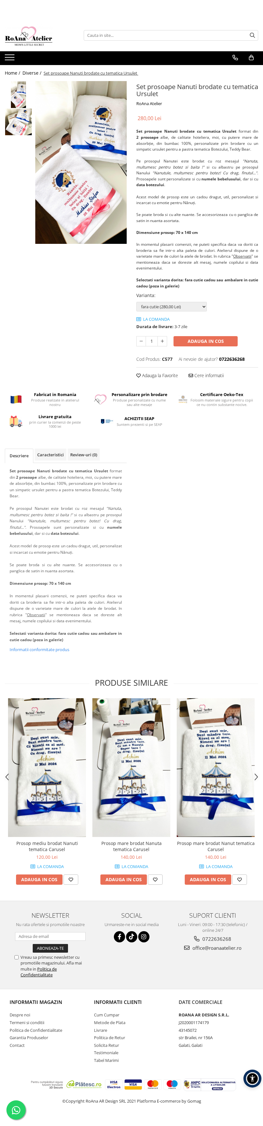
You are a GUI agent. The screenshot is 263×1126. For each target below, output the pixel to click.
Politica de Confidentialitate (39, 972)
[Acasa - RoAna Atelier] (37, 35)
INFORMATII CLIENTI (118, 1002)
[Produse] (10, 59)
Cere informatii (208, 375)
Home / (13, 73)
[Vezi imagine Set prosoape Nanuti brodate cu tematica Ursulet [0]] (18, 94)
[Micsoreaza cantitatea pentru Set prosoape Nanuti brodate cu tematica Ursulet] (141, 341)
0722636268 (216, 939)
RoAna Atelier (149, 103)
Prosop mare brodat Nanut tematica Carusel (216, 846)
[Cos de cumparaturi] (251, 57)
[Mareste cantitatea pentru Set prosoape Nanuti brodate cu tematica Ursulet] (162, 341)
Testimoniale (106, 1053)
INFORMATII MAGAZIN (36, 1002)
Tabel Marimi (106, 1060)
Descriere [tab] (19, 456)
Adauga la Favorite (159, 375)
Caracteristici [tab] (50, 455)
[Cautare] (252, 35)
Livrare (100, 1030)
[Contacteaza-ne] (235, 57)
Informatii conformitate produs (39, 649)
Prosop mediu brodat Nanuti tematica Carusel (47, 846)
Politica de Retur (109, 1037)
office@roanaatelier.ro (216, 948)
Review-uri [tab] (83, 455)
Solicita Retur (106, 1045)
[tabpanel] (81, 162)
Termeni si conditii (27, 1022)
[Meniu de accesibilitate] (252, 1079)
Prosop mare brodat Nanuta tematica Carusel (131, 846)
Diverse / (32, 73)
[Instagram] (143, 936)
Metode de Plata (109, 1022)
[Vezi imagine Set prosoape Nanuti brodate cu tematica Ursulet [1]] (18, 122)
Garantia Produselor (29, 1037)
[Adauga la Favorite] (71, 879)
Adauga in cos (206, 341)
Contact (17, 1045)
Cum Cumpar (106, 1015)
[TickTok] (131, 936)
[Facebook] (119, 936)
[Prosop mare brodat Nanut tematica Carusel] (216, 767)
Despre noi (20, 1015)
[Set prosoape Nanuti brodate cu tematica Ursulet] (81, 162)
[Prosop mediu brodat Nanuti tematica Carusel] (47, 767)
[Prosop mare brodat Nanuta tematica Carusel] (131, 767)
